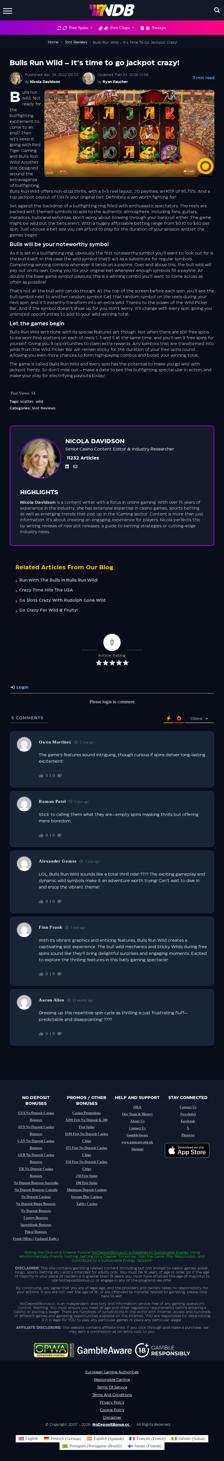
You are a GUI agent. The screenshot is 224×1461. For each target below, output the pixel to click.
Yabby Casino (86, 1204)
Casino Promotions (86, 1113)
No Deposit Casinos (36, 1197)
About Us (137, 1121)
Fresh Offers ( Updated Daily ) (36, 1239)
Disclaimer (112, 1417)
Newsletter (188, 1114)
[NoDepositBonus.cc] (112, 10)
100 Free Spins (87, 1183)
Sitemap (137, 1149)
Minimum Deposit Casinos (87, 1190)
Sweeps (159, 27)
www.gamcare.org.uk (137, 1142)
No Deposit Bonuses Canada (36, 1190)
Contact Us (137, 1128)
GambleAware (137, 1135)
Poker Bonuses (36, 1232)
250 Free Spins (87, 1176)
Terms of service (112, 1387)
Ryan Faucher (115, 82)
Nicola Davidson (45, 82)
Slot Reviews (44, 408)
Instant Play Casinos (86, 1197)
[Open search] (217, 10)
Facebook (188, 1121)
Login (21, 688)
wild (39, 401)
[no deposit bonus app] (190, 1161)
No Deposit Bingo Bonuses (36, 1204)
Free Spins (78, 27)
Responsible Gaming (112, 1379)
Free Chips (120, 27)
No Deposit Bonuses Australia (36, 1183)
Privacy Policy (112, 1402)
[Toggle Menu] (7, 10)
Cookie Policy (112, 1410)
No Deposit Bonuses (36, 1211)
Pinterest (188, 1135)
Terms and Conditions (112, 1395)
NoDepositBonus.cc (109, 1252)
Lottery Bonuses (36, 1218)
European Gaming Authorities (112, 1372)
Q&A (137, 1107)
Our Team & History (137, 1114)
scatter (27, 401)
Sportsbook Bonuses (35, 1225)
